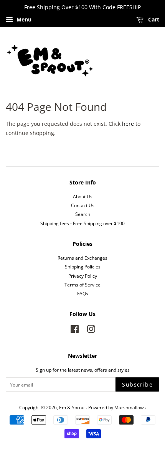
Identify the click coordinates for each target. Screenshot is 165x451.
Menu (23, 19)
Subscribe (137, 384)
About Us (82, 196)
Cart (153, 19)
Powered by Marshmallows (117, 407)
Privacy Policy (82, 276)
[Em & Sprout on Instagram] (91, 331)
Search (82, 214)
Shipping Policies (83, 266)
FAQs (82, 293)
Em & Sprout (72, 407)
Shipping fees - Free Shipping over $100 (82, 223)
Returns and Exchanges (82, 258)
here (128, 123)
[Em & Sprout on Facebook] (74, 331)
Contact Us (82, 205)
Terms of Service (82, 284)
